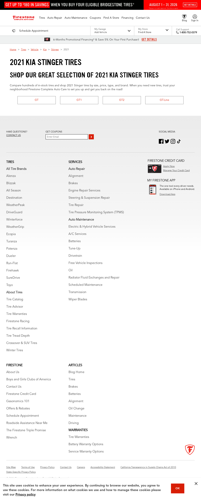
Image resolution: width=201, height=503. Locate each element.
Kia (45, 50)
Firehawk (12, 270)
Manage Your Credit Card (176, 170)
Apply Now (169, 166)
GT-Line (164, 100)
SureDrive (13, 278)
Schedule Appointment (22, 415)
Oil (71, 270)
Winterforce (14, 219)
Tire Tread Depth (18, 335)
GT (36, 100)
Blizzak (11, 183)
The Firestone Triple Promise (26, 430)
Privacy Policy (47, 467)
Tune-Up (74, 248)
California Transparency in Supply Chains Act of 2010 (148, 467)
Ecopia (11, 234)
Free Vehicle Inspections (85, 263)
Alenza (11, 176)
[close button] (196, 484)
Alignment (76, 176)
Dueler (11, 256)
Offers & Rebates (18, 408)
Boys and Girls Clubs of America (28, 379)
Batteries (75, 241)
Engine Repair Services (84, 190)
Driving (74, 423)
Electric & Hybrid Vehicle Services (92, 226)
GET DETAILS (149, 39)
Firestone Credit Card (21, 394)
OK (177, 488)
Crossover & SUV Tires (21, 343)
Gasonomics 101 (17, 401)
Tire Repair (76, 205)
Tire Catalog (14, 299)
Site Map (11, 467)
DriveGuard (14, 212)
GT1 (79, 100)
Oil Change (76, 408)
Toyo (9, 285)
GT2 (121, 100)
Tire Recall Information (21, 328)
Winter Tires (14, 350)
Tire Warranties (16, 314)
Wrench (11, 437)
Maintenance (78, 415)
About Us (12, 372)
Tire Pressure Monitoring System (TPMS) (96, 212)
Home (13, 50)
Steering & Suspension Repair (89, 198)
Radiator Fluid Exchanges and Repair (94, 277)
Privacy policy (26, 494)
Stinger (55, 50)
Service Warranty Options (86, 451)
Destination (14, 198)
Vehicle (34, 50)
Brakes (73, 183)
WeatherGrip (15, 227)
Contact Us (13, 386)
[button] (42, 18)
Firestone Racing (17, 321)
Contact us (13, 135)
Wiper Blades (78, 299)
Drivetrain (75, 255)
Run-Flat (12, 263)
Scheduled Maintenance (85, 285)
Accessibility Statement (102, 467)
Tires (23, 50)
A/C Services (77, 234)
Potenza (11, 248)
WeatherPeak (15, 205)
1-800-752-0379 (188, 32)
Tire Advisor (14, 306)
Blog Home (76, 372)
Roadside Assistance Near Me (27, 423)
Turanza (11, 241)
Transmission (77, 292)
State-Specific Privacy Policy (21, 472)
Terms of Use (28, 467)
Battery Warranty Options (86, 444)
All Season (13, 190)
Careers (81, 467)
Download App (167, 194)
